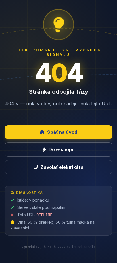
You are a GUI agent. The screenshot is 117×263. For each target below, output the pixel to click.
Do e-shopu (62, 149)
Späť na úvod (62, 132)
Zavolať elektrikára (62, 167)
